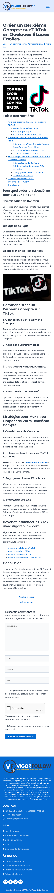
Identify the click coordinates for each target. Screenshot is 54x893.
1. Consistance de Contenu (26, 163)
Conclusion (13, 185)
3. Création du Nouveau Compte (28, 150)
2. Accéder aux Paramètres (26, 147)
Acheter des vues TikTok (19, 554)
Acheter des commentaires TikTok (24, 557)
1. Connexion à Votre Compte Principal (31, 144)
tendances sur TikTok (36, 462)
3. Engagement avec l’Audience (28, 172)
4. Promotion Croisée (23, 175)
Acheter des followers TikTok (21, 548)
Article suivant (27, 602)
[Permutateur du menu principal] (48, 6)
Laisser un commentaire (14, 44)
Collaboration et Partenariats (27, 134)
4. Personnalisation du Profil (26, 153)
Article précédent (27, 597)
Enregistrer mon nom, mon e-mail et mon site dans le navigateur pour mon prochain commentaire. (26, 693)
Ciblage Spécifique (22, 131)
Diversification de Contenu (26, 128)
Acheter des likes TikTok (19, 551)
